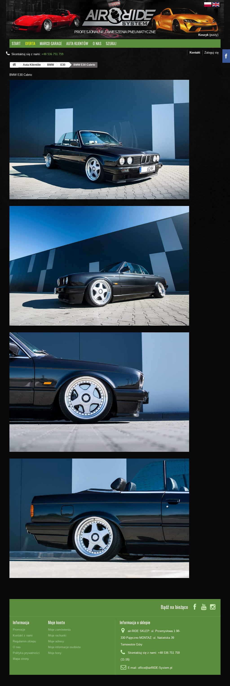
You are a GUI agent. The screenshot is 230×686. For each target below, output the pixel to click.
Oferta (30, 43)
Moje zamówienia (59, 629)
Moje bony (55, 653)
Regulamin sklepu (24, 641)
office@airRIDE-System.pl (155, 667)
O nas (97, 43)
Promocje (19, 629)
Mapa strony (21, 658)
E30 (62, 64)
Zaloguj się (211, 52)
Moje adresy (56, 641)
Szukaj (111, 43)
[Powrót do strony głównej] (14, 65)
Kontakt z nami (23, 635)
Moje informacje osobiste (64, 647)
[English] (215, 4)
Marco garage (51, 43)
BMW (50, 64)
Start (16, 43)
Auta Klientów (77, 43)
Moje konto (56, 622)
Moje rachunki (57, 635)
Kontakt (195, 52)
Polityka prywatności (26, 653)
